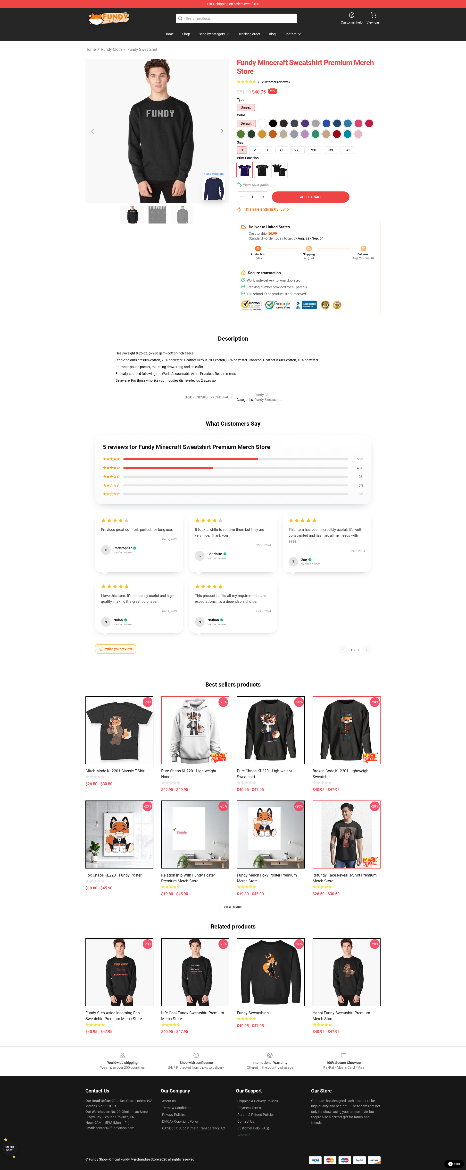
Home (90, 49)
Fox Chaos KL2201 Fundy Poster (113, 875)
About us (169, 1101)
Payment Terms (249, 1108)
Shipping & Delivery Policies (257, 1101)
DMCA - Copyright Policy (180, 1121)
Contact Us (245, 1121)
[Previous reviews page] (343, 649)
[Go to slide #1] (132, 215)
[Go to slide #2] (157, 215)
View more (233, 907)
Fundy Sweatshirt (142, 49)
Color (241, 115)
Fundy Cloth (111, 49)
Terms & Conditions (176, 1108)
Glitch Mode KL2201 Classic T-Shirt (115, 771)
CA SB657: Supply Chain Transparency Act (193, 1128)
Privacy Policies (173, 1115)
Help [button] (457, 1164)
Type (240, 100)
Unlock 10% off (10, 1148)
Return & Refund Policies (255, 1115)
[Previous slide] (93, 131)
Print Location (248, 158)
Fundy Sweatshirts (253, 1013)
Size (240, 142)
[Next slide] (221, 131)
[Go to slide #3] (182, 215)
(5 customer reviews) (274, 82)
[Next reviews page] (366, 649)
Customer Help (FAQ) (253, 1128)
